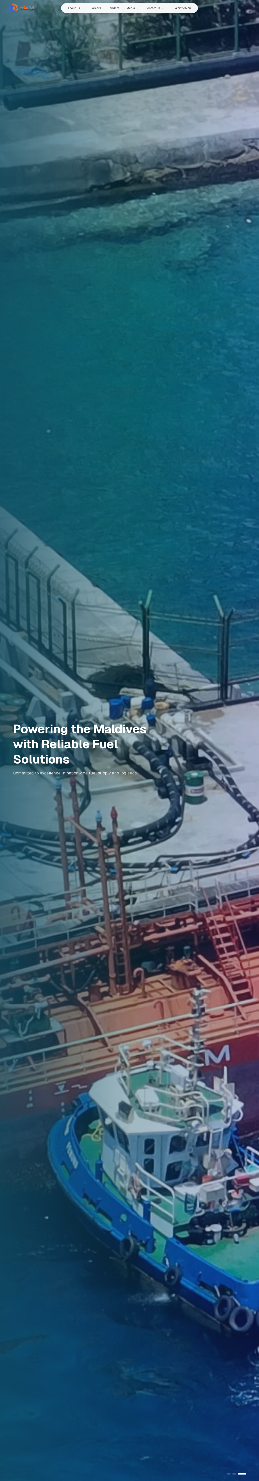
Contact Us (152, 8)
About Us (74, 8)
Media (130, 8)
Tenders (113, 8)
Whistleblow (183, 8)
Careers (95, 8)
